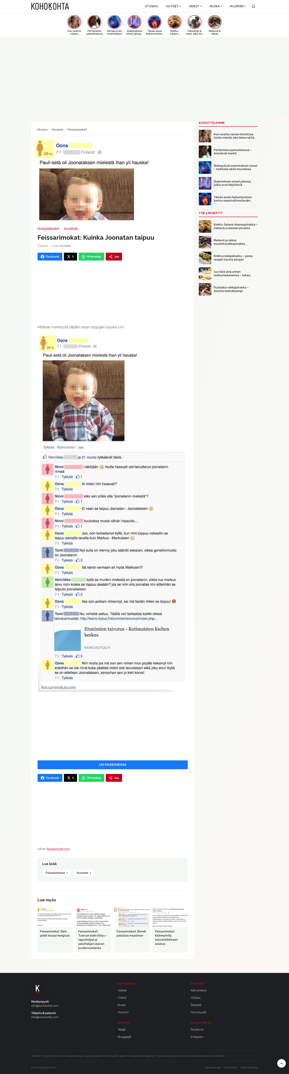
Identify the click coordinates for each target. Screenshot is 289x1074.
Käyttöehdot (230, 1067)
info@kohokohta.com (44, 1005)
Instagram (197, 1036)
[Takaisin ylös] (281, 1063)
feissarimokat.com (58, 848)
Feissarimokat (77, 129)
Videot (194, 6)
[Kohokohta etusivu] (50, 6)
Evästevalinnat (213, 1067)
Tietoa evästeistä (249, 1067)
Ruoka (215, 6)
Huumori (237, 6)
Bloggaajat (124, 1036)
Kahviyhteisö (199, 990)
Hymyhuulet (198, 1012)
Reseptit (196, 1005)
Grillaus (196, 997)
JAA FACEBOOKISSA (112, 764)
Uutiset (172, 6)
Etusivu (151, 6)
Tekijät (121, 1029)
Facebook (197, 1029)
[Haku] (253, 6)
